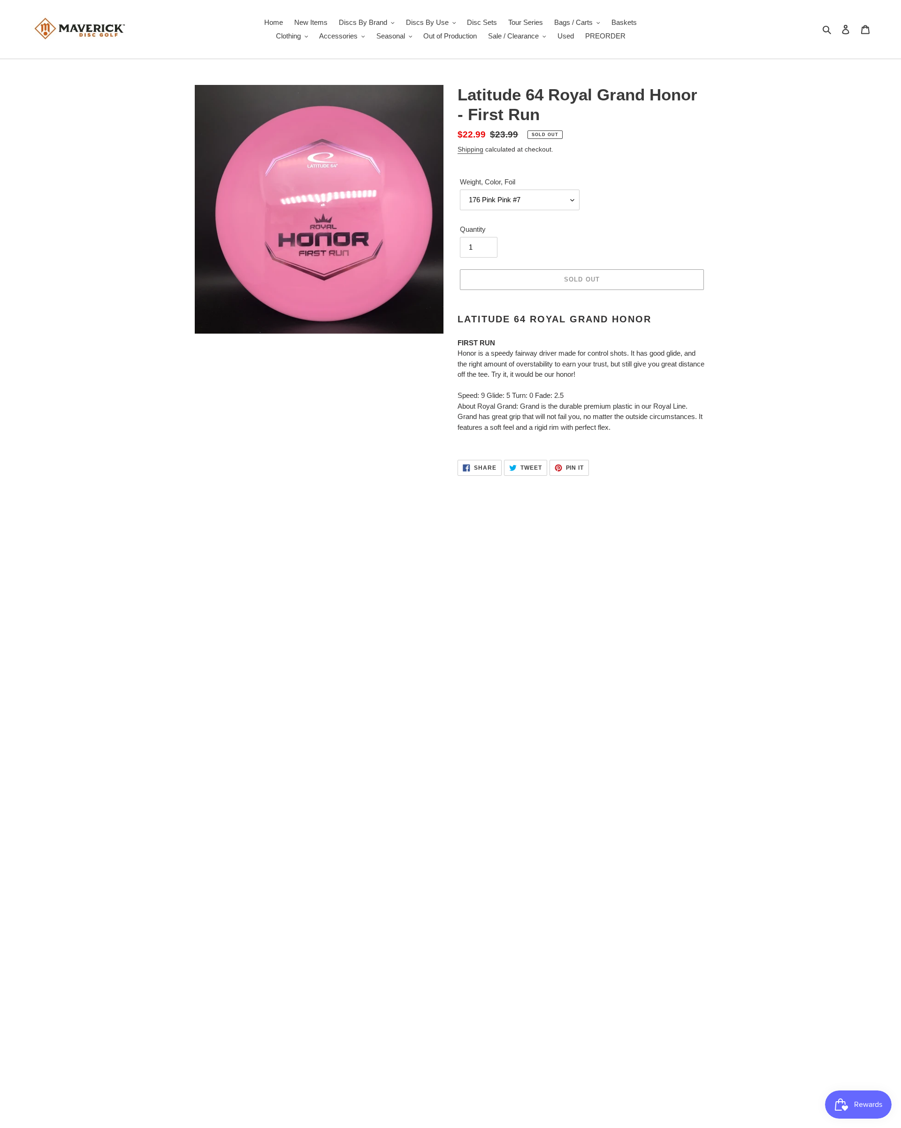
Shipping (470, 149)
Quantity (473, 229)
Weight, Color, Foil (487, 182)
